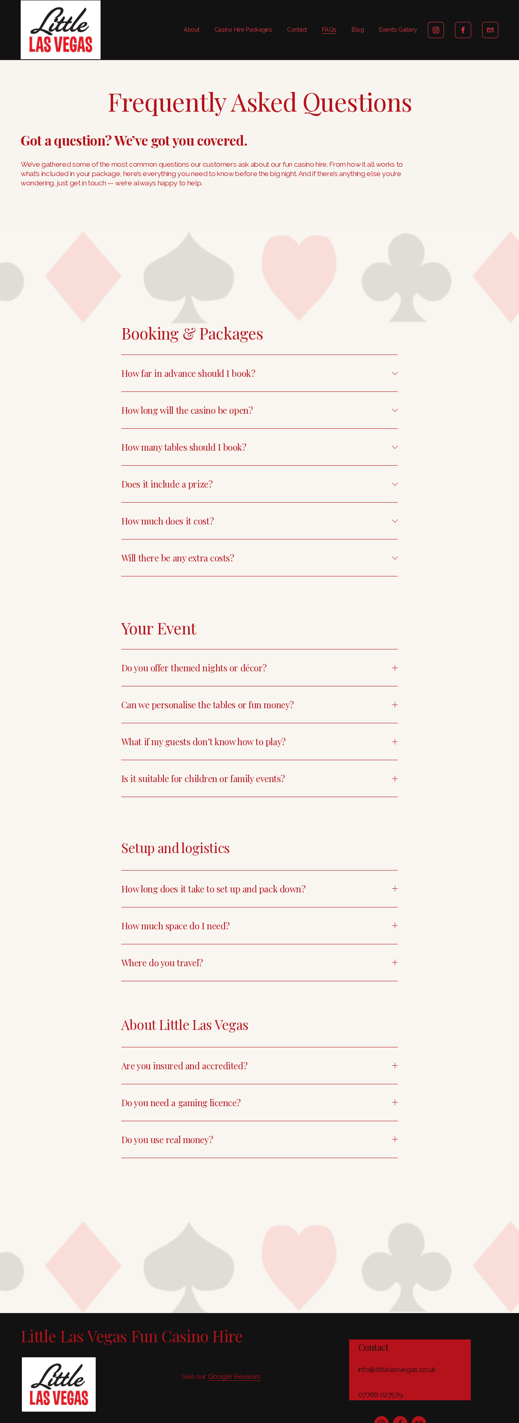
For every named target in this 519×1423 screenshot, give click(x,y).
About (191, 29)
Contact (297, 29)
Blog (358, 29)
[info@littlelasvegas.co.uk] (490, 30)
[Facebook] (463, 30)
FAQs (329, 29)
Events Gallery (398, 29)
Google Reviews (234, 1376)
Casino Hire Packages (243, 29)
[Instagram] (436, 30)
